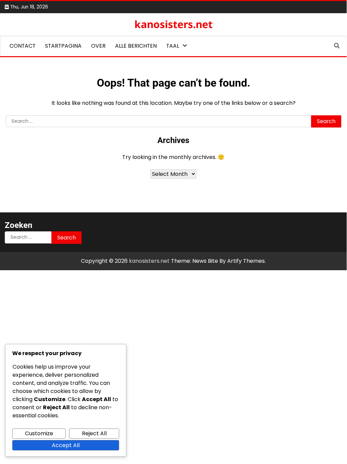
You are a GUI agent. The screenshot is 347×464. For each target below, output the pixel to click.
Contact (22, 46)
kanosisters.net (173, 24)
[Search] (337, 46)
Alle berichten (136, 46)
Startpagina (63, 46)
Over (98, 46)
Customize (39, 433)
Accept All (66, 445)
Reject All (94, 433)
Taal (172, 46)
